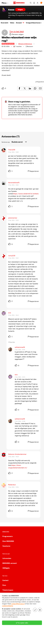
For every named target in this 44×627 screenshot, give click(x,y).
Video (12, 23)
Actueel (19, 23)
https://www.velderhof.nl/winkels (26, 194)
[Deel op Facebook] (19, 88)
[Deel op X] (25, 88)
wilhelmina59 (20, 347)
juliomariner (12, 218)
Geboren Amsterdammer (17, 454)
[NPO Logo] (41, 3)
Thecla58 (11, 150)
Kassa (11, 9)
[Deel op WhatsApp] (35, 88)
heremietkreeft (13, 182)
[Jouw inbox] (34, 2)
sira (9, 313)
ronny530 (11, 255)
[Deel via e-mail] (40, 88)
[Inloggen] (37, 3)
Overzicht (4, 23)
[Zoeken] (31, 3)
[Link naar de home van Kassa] (4, 9)
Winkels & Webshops (25, 44)
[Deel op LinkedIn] (30, 88)
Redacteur (12, 485)
